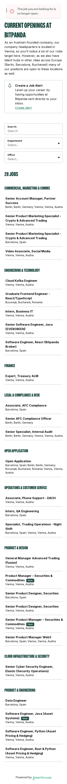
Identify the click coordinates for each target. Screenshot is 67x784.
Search (12, 126)
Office (11, 154)
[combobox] (7, 145)
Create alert (23, 108)
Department (14, 140)
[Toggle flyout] (59, 143)
